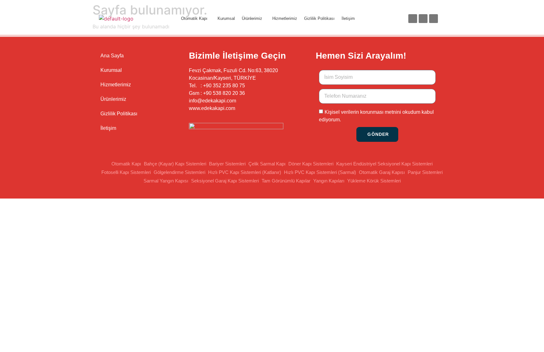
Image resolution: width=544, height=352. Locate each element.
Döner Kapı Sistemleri (310, 163)
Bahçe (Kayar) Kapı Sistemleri (175, 163)
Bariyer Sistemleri (227, 163)
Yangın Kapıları (328, 180)
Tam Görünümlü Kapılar (286, 180)
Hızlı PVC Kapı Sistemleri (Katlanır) (244, 172)
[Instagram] (423, 18)
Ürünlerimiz (252, 18)
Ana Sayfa (112, 55)
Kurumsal (226, 18)
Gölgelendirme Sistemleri (179, 172)
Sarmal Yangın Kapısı (166, 180)
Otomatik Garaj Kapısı (382, 172)
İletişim (348, 18)
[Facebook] (412, 18)
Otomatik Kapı (194, 18)
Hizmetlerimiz (284, 18)
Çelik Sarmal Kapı (267, 163)
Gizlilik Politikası (319, 18)
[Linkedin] (433, 18)
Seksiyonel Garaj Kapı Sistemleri (225, 180)
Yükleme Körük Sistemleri (374, 180)
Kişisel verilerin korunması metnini (363, 111)
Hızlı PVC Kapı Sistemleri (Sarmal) (320, 172)
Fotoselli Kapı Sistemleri (126, 172)
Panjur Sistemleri (425, 172)
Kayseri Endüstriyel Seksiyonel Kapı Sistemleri (384, 163)
